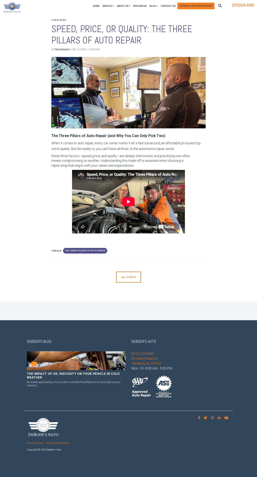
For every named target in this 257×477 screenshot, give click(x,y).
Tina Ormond (61, 49)
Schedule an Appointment (196, 6)
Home (96, 6)
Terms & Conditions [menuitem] (57, 442)
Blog (153, 6)
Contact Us (168, 6)
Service (107, 6)
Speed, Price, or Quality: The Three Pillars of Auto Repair (121, 34)
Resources (140, 6)
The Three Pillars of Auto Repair (85, 251)
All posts (128, 277)
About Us (122, 6)
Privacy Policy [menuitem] (35, 442)
